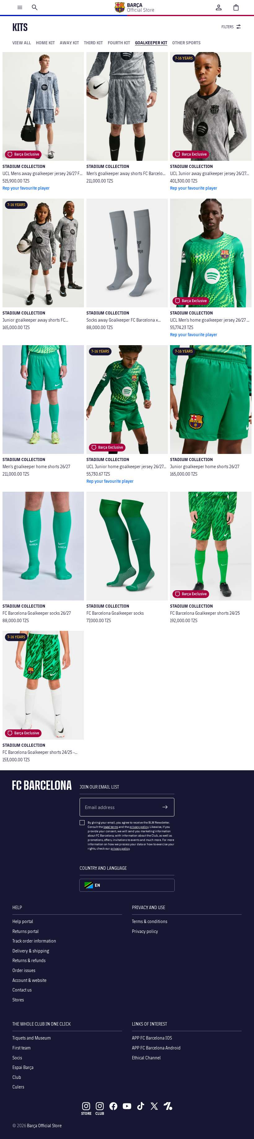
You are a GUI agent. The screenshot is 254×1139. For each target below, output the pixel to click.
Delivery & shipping (30, 950)
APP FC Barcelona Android (156, 1047)
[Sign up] (165, 807)
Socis (17, 1057)
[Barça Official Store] (134, 7)
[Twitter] (154, 1106)
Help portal (22, 921)
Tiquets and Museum (31, 1037)
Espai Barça (22, 1067)
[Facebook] (113, 1106)
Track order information (34, 940)
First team (21, 1047)
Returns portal (25, 931)
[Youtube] (127, 1106)
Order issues (23, 970)
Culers (18, 1086)
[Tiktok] (141, 1106)
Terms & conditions (149, 921)
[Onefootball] (168, 1106)
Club (16, 1077)
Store (86, 1113)
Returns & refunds (29, 960)
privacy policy (138, 827)
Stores (18, 999)
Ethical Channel (146, 1057)
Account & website (29, 980)
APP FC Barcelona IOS (152, 1037)
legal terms (110, 827)
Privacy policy (145, 931)
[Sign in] (218, 7)
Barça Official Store (44, 1125)
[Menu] (19, 7)
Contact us (22, 989)
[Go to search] (34, 7)
